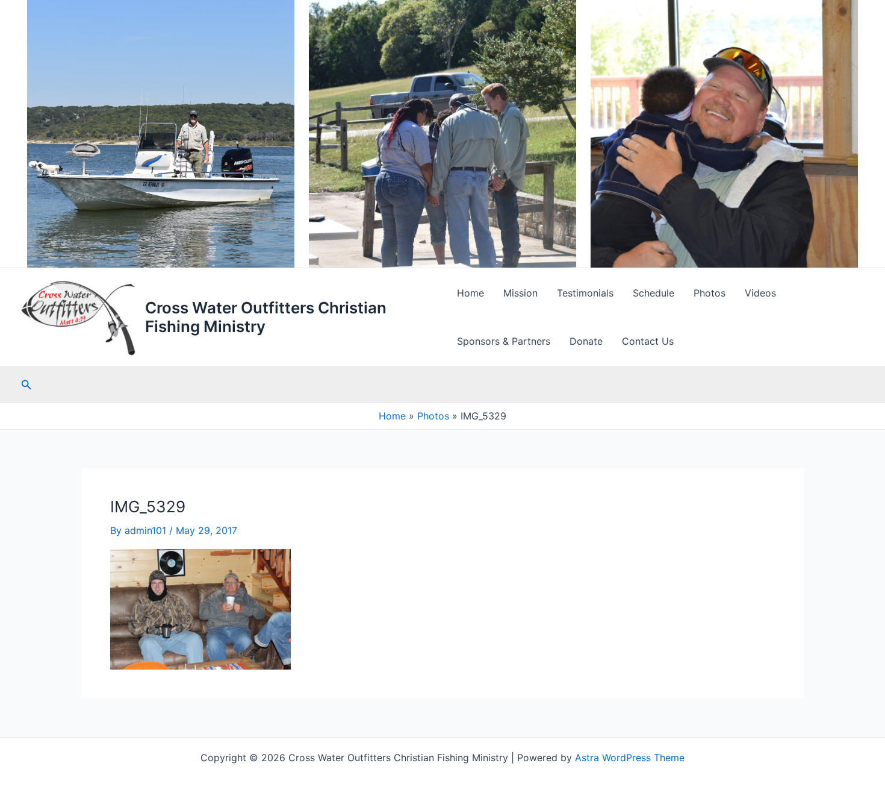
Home (470, 293)
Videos (760, 293)
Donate (586, 341)
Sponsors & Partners (503, 341)
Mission (520, 293)
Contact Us (648, 341)
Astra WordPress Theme (630, 758)
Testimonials (585, 293)
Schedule (653, 293)
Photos (709, 293)
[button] (26, 384)
